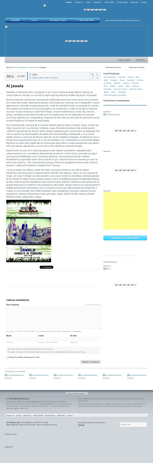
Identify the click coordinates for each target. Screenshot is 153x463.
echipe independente (33, 401)
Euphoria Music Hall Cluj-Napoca (45, 78)
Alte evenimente (110, 77)
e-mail (48, 338)
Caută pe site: (119, 424)
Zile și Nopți (20, 440)
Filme (106, 86)
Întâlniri (113, 86)
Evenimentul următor (136, 67)
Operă (128, 86)
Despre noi (79, 2)
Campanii (113, 80)
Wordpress (12, 452)
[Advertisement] (125, 211)
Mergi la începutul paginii (76, 393)
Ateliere (130, 77)
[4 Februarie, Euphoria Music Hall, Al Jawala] (28, 261)
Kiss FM (9, 440)
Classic (122, 80)
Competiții (131, 80)
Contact (144, 2)
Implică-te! (98, 2)
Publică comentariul (90, 362)
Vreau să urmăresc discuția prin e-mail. (24, 357)
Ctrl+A (81, 425)
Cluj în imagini (124, 60)
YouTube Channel (110, 262)
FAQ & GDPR (109, 2)
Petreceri (135, 86)
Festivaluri (135, 83)
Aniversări (121, 77)
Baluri (106, 80)
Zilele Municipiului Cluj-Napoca (115, 95)
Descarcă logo (122, 2)
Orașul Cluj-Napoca (22, 9)
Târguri (106, 92)
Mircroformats (30, 452)
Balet (138, 77)
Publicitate (134, 2)
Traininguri (122, 92)
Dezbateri (117, 83)
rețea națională (44, 404)
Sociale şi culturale (120, 89)
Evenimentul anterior (113, 67)
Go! (145, 20)
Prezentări (107, 89)
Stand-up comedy (135, 89)
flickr (45, 452)
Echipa (88, 2)
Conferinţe (107, 83)
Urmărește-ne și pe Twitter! (125, 238)
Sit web (73, 338)
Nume (9, 338)
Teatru (113, 92)
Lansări (120, 86)
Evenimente (33, 67)
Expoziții (126, 83)
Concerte (140, 80)
